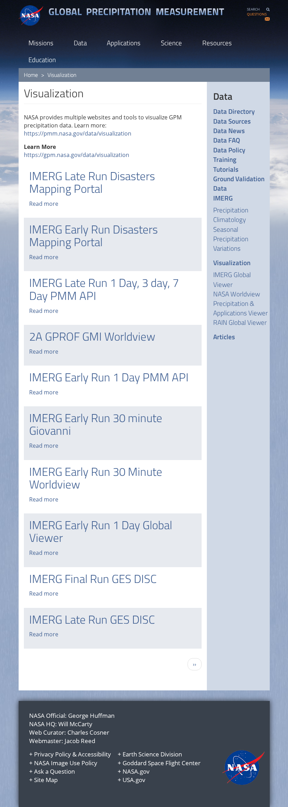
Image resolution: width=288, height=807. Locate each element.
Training (224, 159)
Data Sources (232, 121)
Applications (123, 43)
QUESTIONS (257, 14)
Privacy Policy (52, 754)
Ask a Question (54, 771)
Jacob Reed (80, 741)
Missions (40, 43)
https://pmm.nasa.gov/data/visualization (77, 133)
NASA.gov (136, 771)
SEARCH (253, 9)
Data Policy (229, 150)
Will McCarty (75, 724)
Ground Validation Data (238, 183)
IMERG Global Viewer (232, 279)
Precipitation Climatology (230, 214)
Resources (217, 43)
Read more (43, 204)
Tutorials (225, 169)
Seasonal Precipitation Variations (230, 238)
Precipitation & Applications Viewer (240, 307)
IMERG (223, 198)
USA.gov (134, 780)
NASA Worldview (236, 293)
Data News (229, 130)
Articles (224, 336)
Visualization (231, 262)
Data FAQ (226, 140)
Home (31, 75)
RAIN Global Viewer (240, 322)
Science (171, 43)
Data (80, 43)
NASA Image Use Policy (65, 763)
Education (42, 59)
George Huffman (91, 715)
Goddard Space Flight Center (162, 763)
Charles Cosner (88, 732)
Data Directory (234, 111)
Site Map (46, 780)
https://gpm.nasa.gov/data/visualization (76, 155)
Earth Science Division (152, 754)
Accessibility (94, 754)
